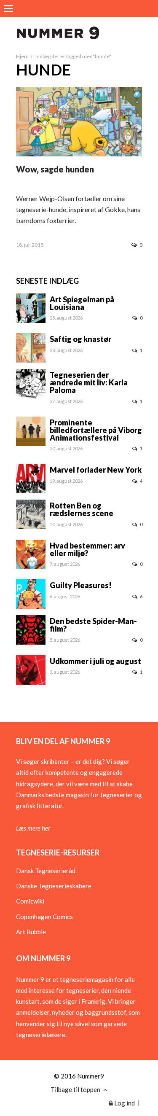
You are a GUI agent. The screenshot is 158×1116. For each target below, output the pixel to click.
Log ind (124, 1103)
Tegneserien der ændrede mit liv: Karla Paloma (89, 382)
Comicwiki (30, 901)
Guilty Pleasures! (81, 585)
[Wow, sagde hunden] (79, 154)
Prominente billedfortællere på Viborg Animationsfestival (96, 430)
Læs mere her (33, 828)
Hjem (22, 56)
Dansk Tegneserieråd (45, 870)
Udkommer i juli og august (95, 661)
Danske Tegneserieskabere (53, 886)
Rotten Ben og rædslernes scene (81, 509)
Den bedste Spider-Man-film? (93, 624)
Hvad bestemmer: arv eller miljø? (87, 549)
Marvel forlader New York (96, 469)
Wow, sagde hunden (55, 169)
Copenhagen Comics (44, 916)
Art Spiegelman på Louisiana (82, 303)
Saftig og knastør (80, 339)
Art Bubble (31, 932)
